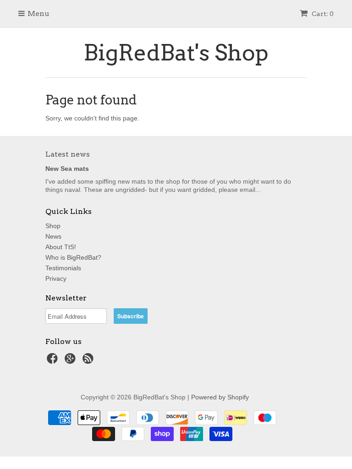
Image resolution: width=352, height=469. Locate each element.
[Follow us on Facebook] (53, 361)
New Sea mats (67, 168)
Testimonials (63, 268)
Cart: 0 (322, 13)
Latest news (67, 154)
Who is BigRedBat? (73, 257)
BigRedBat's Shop (176, 53)
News (53, 236)
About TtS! (60, 247)
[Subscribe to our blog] (89, 361)
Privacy (55, 278)
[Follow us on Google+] (71, 361)
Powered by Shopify (220, 397)
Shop (52, 225)
